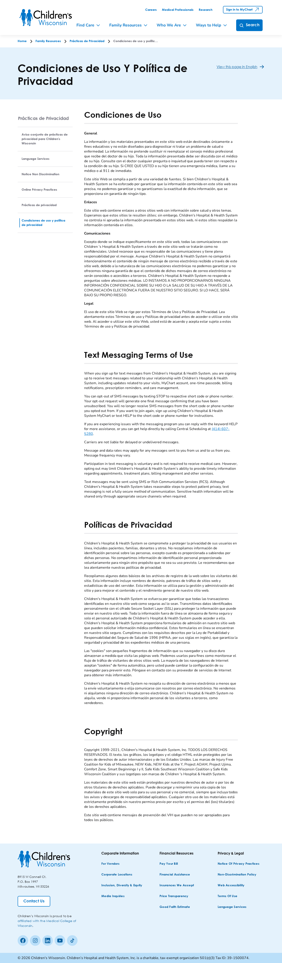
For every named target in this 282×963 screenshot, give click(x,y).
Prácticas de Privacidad (43, 118)
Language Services (35, 158)
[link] (151, 9)
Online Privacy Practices (39, 189)
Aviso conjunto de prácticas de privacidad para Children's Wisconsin (45, 139)
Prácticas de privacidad (39, 205)
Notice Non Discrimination (40, 174)
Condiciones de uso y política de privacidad (43, 223)
